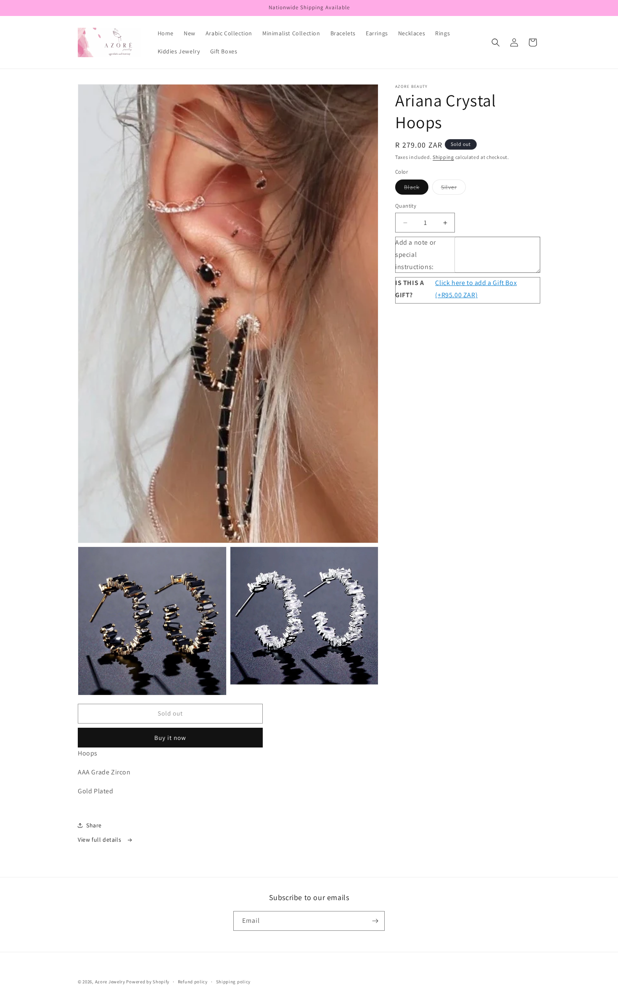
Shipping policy (233, 982)
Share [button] (94, 825)
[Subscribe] (375, 921)
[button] (495, 42)
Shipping (443, 157)
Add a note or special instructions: (415, 254)
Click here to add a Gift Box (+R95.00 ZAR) (476, 289)
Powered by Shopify (147, 982)
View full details (100, 839)
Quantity (405, 206)
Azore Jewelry (110, 982)
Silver (453, 189)
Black (416, 189)
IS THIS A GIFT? (409, 289)
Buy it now (170, 738)
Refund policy (193, 982)
